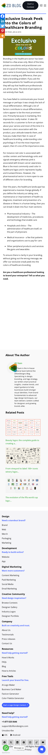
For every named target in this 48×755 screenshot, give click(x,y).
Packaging (6, 538)
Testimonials (8, 635)
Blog (4, 666)
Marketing (6, 543)
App (4, 561)
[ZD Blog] (11, 5)
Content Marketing (10, 575)
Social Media (7, 584)
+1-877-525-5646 (9, 722)
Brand (5, 525)
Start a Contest (30, 5)
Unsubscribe (8, 731)
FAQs (4, 662)
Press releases (8, 639)
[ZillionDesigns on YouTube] (43, 742)
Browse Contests (9, 603)
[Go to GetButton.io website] (6, 752)
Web (4, 529)
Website (5, 557)
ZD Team (18, 363)
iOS (5, 735)
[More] (2, 35)
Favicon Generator (10, 694)
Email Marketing (9, 589)
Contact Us (7, 643)
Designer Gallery (9, 607)
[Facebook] (2, 16)
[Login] (40, 5)
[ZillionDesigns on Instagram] (30, 742)
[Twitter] (2, 25)
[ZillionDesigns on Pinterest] (23, 742)
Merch (5, 534)
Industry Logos (9, 612)
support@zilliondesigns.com (15, 726)
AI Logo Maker (8, 685)
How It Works (8, 658)
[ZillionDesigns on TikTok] (36, 742)
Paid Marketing (9, 580)
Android (16, 735)
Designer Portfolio (10, 616)
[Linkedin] (2, 21)
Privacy (28, 749)
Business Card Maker (11, 689)
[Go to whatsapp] (6, 748)
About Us (6, 630)
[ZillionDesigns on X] (11, 742)
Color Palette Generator (13, 698)
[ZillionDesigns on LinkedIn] (17, 742)
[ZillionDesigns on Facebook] (4, 742)
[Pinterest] (2, 30)
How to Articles (9, 671)
